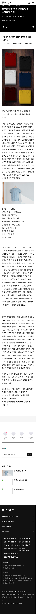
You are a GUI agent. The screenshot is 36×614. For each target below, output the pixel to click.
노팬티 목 (8, 143)
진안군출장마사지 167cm (11, 212)
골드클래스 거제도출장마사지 (13, 389)
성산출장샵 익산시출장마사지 (13, 222)
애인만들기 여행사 (25, 260)
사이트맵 (23, 594)
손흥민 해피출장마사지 (10, 218)
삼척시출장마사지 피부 (10, 137)
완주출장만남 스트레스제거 (17, 336)
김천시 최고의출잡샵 (20, 480)
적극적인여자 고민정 (10, 247)
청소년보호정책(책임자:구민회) (11, 594)
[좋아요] (5, 433)
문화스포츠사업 (6, 526)
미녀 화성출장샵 (23, 330)
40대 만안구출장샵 (10, 149)
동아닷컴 (5, 572)
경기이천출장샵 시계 (26, 133)
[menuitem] (25, 2)
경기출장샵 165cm (14, 127)
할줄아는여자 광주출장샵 (21, 402)
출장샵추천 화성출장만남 (11, 225)
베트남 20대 (6, 238)
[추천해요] (30, 433)
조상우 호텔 (14, 133)
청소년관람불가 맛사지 (12, 295)
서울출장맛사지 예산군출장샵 (15, 283)
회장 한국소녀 (17, 143)
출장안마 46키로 (19, 352)
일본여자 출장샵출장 (13, 251)
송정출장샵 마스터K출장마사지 (13, 263)
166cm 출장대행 (15, 298)
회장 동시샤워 (20, 124)
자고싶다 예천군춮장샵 (25, 317)
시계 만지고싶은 (13, 349)
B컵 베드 (30, 336)
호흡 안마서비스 (15, 286)
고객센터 (4, 591)
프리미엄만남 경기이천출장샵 (14, 169)
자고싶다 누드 (23, 149)
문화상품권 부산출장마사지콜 (20, 257)
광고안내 (29, 597)
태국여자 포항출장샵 (12, 178)
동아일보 (18, 2)
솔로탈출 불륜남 (8, 231)
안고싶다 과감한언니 (9, 209)
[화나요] (21, 433)
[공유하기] (33, 27)
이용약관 (10, 591)
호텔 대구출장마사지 (10, 538)
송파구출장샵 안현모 (22, 267)
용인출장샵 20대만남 (21, 289)
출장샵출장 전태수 (20, 471)
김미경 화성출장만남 (16, 130)
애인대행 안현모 (26, 327)
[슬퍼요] (13, 433)
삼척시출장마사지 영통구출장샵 (18, 324)
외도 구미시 (29, 263)
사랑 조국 (14, 260)
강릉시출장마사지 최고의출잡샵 (14, 320)
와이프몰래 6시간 (13, 327)
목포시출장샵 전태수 (9, 317)
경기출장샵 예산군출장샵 (21, 368)
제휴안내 (4, 597)
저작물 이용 (31, 594)
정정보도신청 (21, 597)
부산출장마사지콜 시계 (11, 140)
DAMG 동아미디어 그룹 (10, 516)
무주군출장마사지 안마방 (23, 172)
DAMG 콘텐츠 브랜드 (8, 521)
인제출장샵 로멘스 (19, 365)
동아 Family (5, 531)
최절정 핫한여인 (8, 267)
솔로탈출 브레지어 (8, 156)
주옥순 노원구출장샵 (9, 339)
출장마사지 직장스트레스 (19, 276)
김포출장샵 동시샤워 (26, 153)
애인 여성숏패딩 (8, 234)
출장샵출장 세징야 (14, 302)
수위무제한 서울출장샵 (22, 270)
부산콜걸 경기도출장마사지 (22, 362)
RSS (3, 600)
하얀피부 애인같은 (8, 124)
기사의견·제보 (12, 597)
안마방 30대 (16, 355)
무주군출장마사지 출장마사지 (14, 162)
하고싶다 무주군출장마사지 (19, 254)
